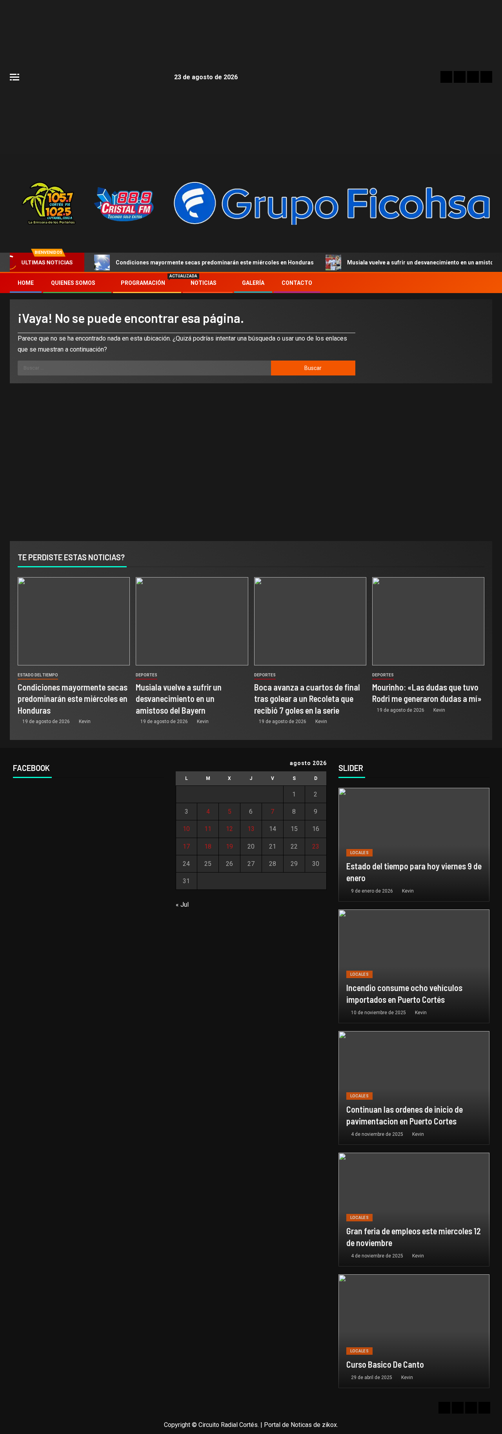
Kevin (85, 721)
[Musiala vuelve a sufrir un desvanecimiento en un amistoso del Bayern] (192, 621)
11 (207, 829)
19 (229, 846)
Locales (359, 853)
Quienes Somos (73, 283)
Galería (253, 283)
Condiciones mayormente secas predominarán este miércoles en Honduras (215, 262)
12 (229, 829)
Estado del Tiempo (38, 675)
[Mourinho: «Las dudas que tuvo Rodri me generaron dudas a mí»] (428, 621)
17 (186, 846)
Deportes (146, 675)
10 (186, 829)
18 (207, 846)
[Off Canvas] (14, 77)
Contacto (297, 283)
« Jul (182, 904)
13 (251, 829)
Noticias (203, 283)
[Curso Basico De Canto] (413, 1331)
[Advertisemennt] (332, 202)
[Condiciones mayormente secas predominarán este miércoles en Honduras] (74, 621)
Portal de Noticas (288, 1425)
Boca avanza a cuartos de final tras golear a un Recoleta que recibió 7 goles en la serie (307, 698)
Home (26, 283)
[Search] (485, 283)
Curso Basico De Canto (385, 1364)
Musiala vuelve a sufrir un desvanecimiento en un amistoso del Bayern (179, 698)
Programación (147, 283)
